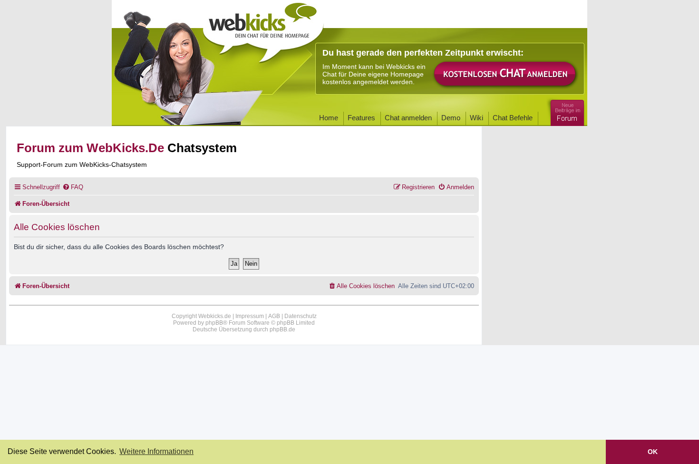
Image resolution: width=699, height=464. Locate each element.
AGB (274, 316)
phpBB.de (282, 329)
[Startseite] (263, 29)
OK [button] (653, 451)
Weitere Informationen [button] (156, 451)
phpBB (214, 322)
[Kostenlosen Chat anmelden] (505, 74)
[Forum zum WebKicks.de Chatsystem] (565, 111)
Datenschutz (300, 316)
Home (328, 118)
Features (361, 118)
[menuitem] (72, 187)
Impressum (249, 316)
